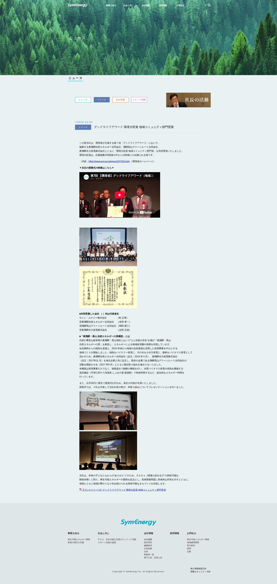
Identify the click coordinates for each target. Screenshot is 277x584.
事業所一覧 (149, 554)
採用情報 (174, 533)
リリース (101, 99)
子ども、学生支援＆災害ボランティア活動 (117, 539)
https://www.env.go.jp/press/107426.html (109, 161)
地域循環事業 (193, 542)
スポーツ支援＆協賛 (107, 542)
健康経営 (148, 545)
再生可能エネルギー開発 (79, 539)
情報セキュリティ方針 (200, 572)
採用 (189, 548)
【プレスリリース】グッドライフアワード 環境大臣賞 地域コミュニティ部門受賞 (124, 490)
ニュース (76, 78)
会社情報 (120, 99)
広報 (189, 551)
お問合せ (191, 533)
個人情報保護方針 (198, 569)
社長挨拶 (148, 548)
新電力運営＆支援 (76, 542)
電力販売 (191, 545)
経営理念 (148, 542)
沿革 (146, 551)
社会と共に (103, 533)
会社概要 (148, 539)
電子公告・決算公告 (153, 557)
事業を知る (73, 533)
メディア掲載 (139, 99)
